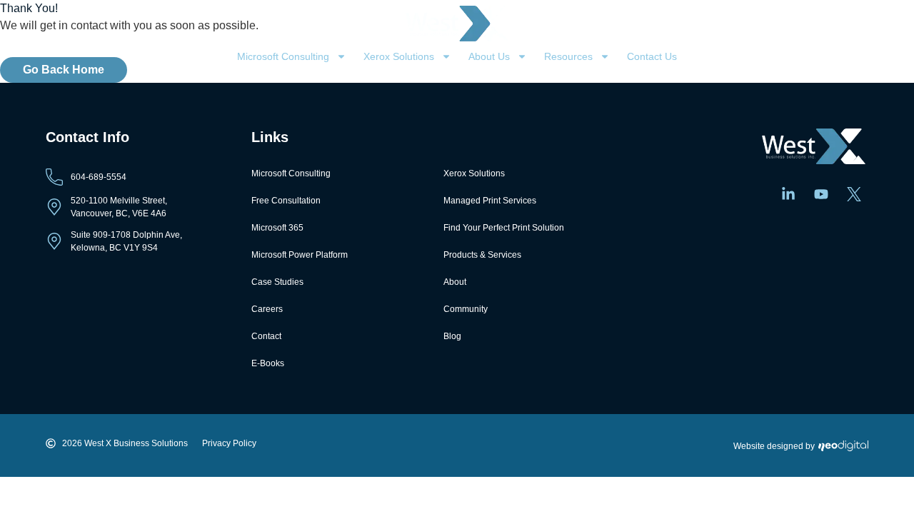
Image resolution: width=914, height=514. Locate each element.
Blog (452, 336)
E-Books (267, 363)
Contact (266, 336)
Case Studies (277, 282)
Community (465, 309)
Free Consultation (286, 201)
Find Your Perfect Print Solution (503, 228)
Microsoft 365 (277, 228)
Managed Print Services (489, 201)
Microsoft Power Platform (299, 255)
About (454, 282)
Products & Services (482, 255)
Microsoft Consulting (283, 56)
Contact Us (652, 56)
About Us (489, 56)
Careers (267, 309)
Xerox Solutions (398, 56)
